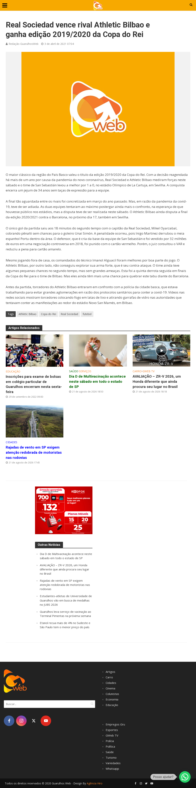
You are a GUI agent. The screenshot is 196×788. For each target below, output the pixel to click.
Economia (112, 699)
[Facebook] (9, 721)
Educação (13, 371)
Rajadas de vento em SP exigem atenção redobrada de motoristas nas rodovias (34, 452)
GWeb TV (148, 371)
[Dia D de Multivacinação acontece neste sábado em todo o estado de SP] (98, 350)
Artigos (110, 672)
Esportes (112, 730)
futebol (87, 314)
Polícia (110, 741)
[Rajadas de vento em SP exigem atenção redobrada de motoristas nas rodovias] (34, 421)
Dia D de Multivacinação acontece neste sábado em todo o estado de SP (97, 381)
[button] (185, 777)
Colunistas (112, 694)
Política (110, 746)
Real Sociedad (69, 314)
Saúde (73, 371)
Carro (137, 371)
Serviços (85, 371)
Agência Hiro (94, 783)
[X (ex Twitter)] (33, 721)
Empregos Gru (115, 724)
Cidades (11, 442)
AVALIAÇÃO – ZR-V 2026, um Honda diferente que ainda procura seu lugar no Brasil (157, 381)
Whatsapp (112, 768)
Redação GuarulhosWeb (23, 44)
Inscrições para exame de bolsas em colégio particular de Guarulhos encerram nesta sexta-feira (34, 384)
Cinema (110, 688)
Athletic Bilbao (27, 314)
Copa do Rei (48, 314)
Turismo (111, 757)
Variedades (113, 763)
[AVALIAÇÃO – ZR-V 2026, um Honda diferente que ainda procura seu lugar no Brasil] (161, 350)
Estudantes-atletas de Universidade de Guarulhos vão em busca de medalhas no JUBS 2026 (66, 600)
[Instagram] (21, 721)
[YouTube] (46, 721)
